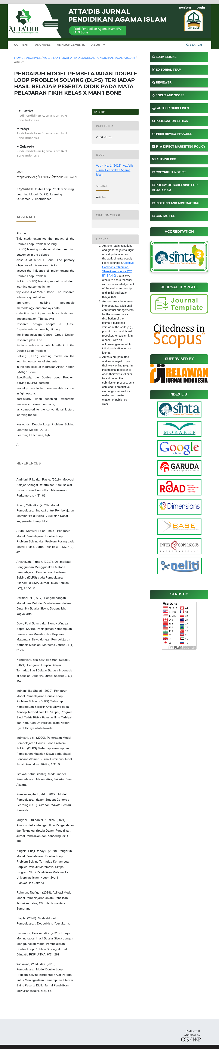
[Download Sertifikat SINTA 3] (179, 256)
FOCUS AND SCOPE (170, 95)
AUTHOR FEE (166, 159)
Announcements (71, 44)
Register (185, 7)
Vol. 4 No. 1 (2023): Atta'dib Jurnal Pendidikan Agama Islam (89, 57)
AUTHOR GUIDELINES (173, 108)
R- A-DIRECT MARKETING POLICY (180, 146)
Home (18, 57)
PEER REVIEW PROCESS (174, 133)
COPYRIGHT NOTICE (171, 172)
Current (21, 44)
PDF (101, 112)
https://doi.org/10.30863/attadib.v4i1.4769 (46, 177)
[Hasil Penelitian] (179, 303)
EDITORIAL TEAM (168, 69)
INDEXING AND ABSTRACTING (178, 203)
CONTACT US (165, 216)
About (97, 44)
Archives (42, 44)
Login (201, 7)
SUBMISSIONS (166, 57)
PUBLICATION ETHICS (172, 121)
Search (195, 44)
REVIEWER (164, 82)
